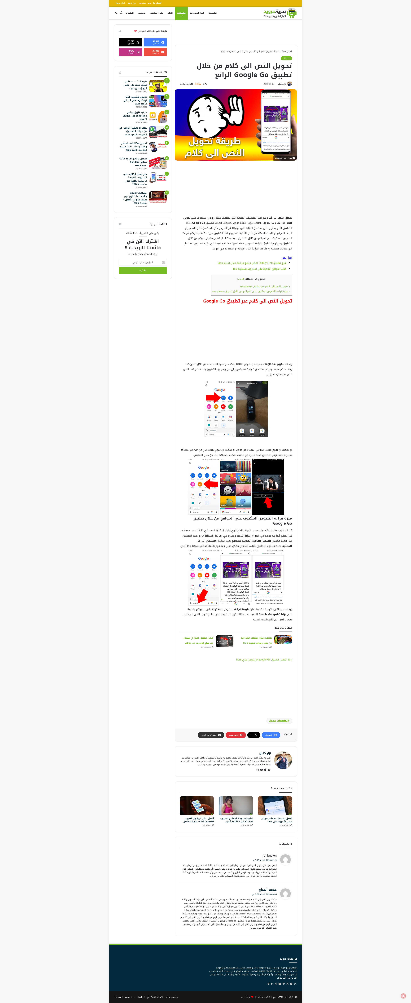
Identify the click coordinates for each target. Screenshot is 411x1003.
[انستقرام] (257, 770)
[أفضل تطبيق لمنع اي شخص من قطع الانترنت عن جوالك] (224, 641)
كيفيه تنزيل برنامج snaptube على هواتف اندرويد (135, 115)
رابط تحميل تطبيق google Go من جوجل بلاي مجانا (264, 659)
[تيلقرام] (268, 984)
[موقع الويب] (269, 770)
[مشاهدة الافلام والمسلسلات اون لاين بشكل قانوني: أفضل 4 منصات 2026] (158, 197)
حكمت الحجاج (268, 889)
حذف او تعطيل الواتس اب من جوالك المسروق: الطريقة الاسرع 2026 (133, 131)
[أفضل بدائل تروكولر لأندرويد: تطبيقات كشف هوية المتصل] (197, 805)
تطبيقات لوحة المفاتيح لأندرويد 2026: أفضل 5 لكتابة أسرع (236, 820)
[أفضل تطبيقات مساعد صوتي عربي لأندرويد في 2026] (275, 805)
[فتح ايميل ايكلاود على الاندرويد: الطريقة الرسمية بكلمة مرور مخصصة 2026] (158, 177)
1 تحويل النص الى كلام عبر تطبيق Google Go (265, 286)
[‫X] (287, 984)
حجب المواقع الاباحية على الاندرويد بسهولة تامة (259, 268)
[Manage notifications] (403, 995)
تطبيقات (181, 13)
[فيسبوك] (265, 770)
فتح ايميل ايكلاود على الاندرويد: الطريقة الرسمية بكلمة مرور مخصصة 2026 (135, 179)
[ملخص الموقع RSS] (295, 984)
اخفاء (241, 279)
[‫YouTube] (261, 770)
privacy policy (171, 997)
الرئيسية (212, 13)
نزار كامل (282, 84)
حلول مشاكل (156, 13)
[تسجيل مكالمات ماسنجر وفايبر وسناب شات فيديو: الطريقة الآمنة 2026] (158, 147)
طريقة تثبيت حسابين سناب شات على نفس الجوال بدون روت (135, 84)
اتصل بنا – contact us (150, 3)
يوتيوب (141, 13)
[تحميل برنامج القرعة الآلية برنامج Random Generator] (158, 163)
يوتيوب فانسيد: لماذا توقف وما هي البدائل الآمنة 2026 (135, 100)
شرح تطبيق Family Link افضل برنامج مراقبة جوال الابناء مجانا (252, 262)
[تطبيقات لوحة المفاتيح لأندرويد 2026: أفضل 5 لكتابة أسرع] (236, 805)
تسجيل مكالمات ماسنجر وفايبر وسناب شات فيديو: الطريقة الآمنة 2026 (133, 146)
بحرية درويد (245, 997)
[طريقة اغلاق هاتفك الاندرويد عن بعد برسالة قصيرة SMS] (283, 639)
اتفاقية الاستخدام (155, 997)
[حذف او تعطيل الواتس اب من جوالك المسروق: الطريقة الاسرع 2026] (158, 132)
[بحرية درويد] (280, 13)
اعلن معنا (120, 3)
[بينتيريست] (283, 984)
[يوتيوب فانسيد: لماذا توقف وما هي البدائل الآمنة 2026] (158, 101)
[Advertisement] (235, 31)
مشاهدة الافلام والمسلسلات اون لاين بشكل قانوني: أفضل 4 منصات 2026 (135, 198)
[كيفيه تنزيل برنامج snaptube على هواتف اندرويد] (158, 117)
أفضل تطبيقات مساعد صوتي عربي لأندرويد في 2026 (276, 820)
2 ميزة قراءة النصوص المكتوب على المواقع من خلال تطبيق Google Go (251, 291)
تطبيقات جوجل (278, 720)
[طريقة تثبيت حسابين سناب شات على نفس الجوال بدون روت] (158, 86)
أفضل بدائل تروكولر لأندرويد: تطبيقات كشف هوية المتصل (198, 820)
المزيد (131, 13)
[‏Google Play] (272, 984)
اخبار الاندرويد (197, 13)
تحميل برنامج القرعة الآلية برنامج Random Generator (133, 162)
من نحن (132, 3)
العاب (170, 13)
